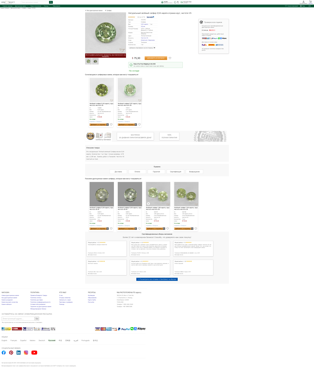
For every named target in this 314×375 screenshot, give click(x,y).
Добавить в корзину (155, 58)
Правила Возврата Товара (38, 295)
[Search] (51, 2)
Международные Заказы (38, 309)
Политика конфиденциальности (40, 302)
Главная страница (7, 6)
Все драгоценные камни (9, 297)
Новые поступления (35, 6)
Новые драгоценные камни (10, 295)
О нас (61, 295)
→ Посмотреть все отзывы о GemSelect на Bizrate (157, 279)
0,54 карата (145, 24)
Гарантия (156, 172)
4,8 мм (143, 26)
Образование (56, 6)
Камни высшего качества (10, 302)
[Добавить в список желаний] (170, 58)
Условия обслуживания (37, 304)
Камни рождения (7, 300)
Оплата (137, 172)
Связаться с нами (65, 300)
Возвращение (194, 172)
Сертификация (175, 172)
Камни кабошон (7, 304)
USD (309, 6)
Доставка (118, 172)
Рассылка (91, 302)
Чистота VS (144, 38)
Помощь (47, 6)
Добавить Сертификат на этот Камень (141, 48)
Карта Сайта (92, 300)
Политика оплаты (35, 297)
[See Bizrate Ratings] (150, 17)
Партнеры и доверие (66, 302)
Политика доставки (36, 300)
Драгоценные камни (21, 6)
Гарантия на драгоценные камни (40, 306)
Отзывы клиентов (64, 297)
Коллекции (91, 295)
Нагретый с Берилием (148, 40)
